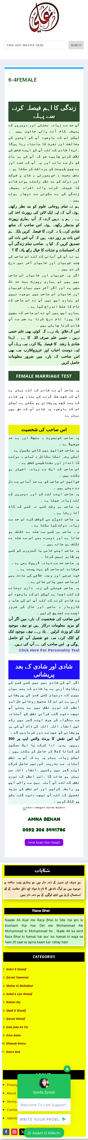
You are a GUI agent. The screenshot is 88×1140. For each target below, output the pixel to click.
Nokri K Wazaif (16, 969)
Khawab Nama (16, 1043)
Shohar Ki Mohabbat (19, 986)
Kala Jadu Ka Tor (17, 1027)
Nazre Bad (13, 1052)
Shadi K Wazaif (16, 1010)
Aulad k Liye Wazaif (19, 994)
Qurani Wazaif (15, 1019)
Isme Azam (13, 1035)
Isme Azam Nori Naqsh (44, 842)
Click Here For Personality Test (49, 650)
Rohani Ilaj (13, 1002)
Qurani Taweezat (17, 977)
